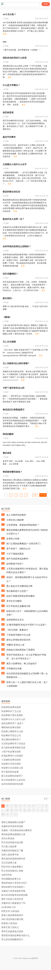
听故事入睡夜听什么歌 (12, 731)
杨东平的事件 (9, 137)
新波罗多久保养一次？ (13, 219)
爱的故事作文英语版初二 (13, 887)
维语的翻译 (8, 434)
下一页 (43, 495)
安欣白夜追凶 (7, 838)
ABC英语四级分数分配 (12, 919)
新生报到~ (8, 298)
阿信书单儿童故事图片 (12, 867)
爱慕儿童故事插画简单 (12, 915)
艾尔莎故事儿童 (9, 863)
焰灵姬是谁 (8, 112)
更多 (46, 799)
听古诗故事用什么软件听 (13, 780)
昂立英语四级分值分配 (12, 842)
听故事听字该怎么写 (11, 735)
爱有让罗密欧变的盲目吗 (18, 640)
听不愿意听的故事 (10, 772)
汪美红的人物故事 (15, 520)
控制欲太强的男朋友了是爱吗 (20, 650)
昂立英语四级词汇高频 (12, 871)
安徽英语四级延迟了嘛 (12, 850)
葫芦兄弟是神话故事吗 (17, 559)
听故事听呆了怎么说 (11, 711)
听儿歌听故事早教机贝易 (13, 747)
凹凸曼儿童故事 (9, 846)
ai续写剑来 (6, 875)
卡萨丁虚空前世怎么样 (13, 388)
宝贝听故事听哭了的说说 (13, 743)
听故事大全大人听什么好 (13, 719)
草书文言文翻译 (14, 601)
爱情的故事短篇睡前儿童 (13, 834)
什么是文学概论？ (11, 85)
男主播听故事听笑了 (11, 739)
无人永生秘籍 (9, 341)
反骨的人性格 (12, 538)
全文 (5, 34)
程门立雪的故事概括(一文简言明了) (23, 543)
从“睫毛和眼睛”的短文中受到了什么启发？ (26, 625)
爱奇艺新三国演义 (10, 927)
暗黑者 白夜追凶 (9, 923)
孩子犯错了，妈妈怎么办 (18, 548)
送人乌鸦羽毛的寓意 (16, 515)
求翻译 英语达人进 (15, 645)
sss (4, 42)
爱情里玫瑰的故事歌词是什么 (15, 935)
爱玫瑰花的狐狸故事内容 (13, 858)
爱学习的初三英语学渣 (12, 899)
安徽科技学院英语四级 (12, 826)
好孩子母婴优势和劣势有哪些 (20, 596)
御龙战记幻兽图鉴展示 (13, 409)
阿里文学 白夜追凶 (10, 911)
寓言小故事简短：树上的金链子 (21, 663)
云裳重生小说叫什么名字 (15, 164)
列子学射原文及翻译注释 (18, 606)
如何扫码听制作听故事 (12, 784)
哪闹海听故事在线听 (11, 727)
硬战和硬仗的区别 (11, 192)
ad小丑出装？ (9, 14)
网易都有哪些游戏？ (12, 472)
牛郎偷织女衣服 (14, 668)
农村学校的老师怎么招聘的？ (17, 246)
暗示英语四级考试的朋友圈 (14, 895)
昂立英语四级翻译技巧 (12, 939)
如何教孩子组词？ (15, 564)
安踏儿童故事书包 (10, 854)
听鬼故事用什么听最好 (12, 756)
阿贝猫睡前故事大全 (11, 879)
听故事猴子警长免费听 (12, 715)
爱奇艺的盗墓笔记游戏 (12, 931)
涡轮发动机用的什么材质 (15, 58)
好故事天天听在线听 (11, 764)
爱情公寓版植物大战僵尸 (13, 822)
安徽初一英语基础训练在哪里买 (16, 830)
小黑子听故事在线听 (11, 752)
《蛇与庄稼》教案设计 (17, 630)
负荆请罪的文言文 (15, 620)
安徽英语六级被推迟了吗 (13, 903)
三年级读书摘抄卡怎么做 (18, 635)
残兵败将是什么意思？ (17, 591)
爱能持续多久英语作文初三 (14, 883)
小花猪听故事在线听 (11, 760)
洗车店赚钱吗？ (10, 274)
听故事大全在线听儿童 (12, 768)
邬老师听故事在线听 (11, 707)
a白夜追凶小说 (8, 907)
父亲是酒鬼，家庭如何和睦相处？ (22, 525)
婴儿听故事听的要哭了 (12, 776)
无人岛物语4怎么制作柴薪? (16, 363)
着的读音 (7, 453)
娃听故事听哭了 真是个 (12, 723)
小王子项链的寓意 (15, 554)
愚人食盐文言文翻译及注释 (19, 586)
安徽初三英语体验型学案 (13, 891)
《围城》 (7, 317)
